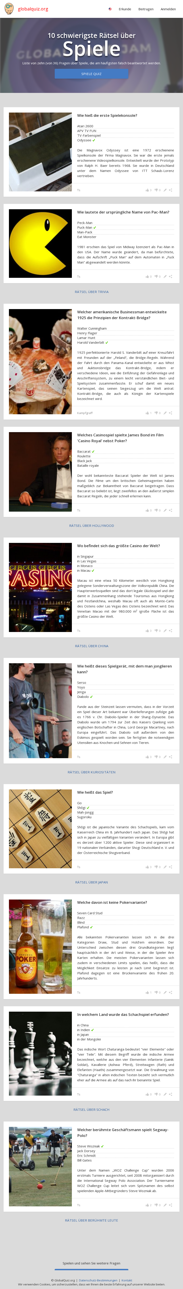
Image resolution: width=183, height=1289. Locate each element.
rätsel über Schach (91, 1109)
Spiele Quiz (91, 73)
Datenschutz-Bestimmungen (98, 1280)
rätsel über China (91, 646)
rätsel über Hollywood (91, 525)
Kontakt (127, 1280)
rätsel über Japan (91, 882)
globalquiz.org (33, 9)
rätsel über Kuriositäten (91, 772)
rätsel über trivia (91, 291)
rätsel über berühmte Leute (91, 1220)
